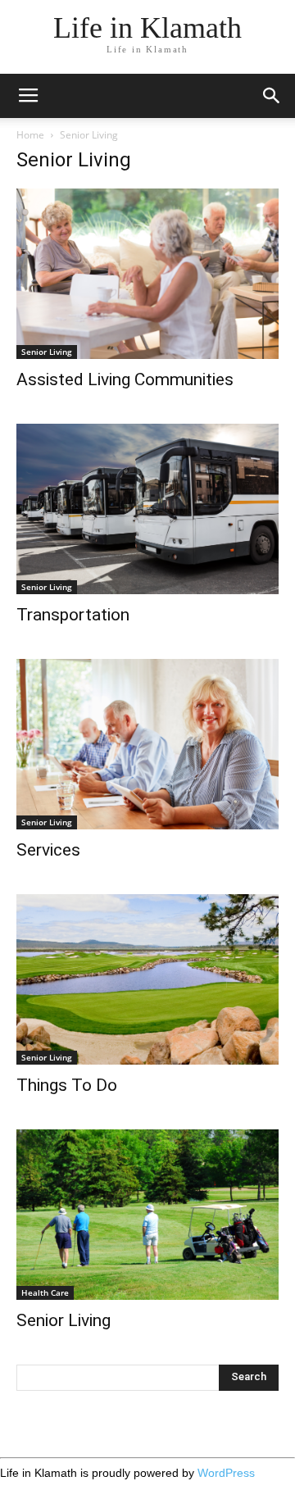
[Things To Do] (147, 979)
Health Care (45, 1292)
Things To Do (66, 1085)
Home (30, 135)
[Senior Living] (147, 1214)
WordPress (226, 1472)
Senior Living (46, 351)
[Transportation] (147, 509)
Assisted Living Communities (125, 379)
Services (48, 850)
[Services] (147, 744)
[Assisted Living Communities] (147, 274)
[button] (272, 96)
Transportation (72, 615)
